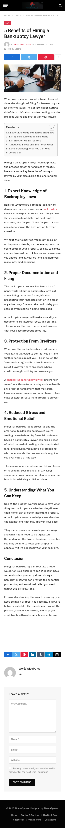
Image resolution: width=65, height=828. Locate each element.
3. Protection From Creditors (24, 140)
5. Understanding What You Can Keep (29, 148)
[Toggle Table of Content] (50, 128)
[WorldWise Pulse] (32, 5)
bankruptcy (50, 209)
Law (7, 23)
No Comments (14, 49)
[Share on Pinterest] (46, 57)
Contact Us (50, 820)
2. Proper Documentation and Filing (28, 136)
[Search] (60, 5)
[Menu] (5, 5)
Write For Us (34, 820)
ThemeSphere (51, 808)
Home (14, 815)
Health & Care (50, 815)
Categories (18, 820)
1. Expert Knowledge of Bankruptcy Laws (31, 132)
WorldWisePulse (23, 44)
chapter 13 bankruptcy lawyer (25, 379)
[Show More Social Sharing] (57, 57)
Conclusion (14, 152)
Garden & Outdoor (30, 815)
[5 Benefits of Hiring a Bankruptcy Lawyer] (32, 78)
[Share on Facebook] (12, 57)
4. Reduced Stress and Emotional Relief (31, 144)
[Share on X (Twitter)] (29, 57)
